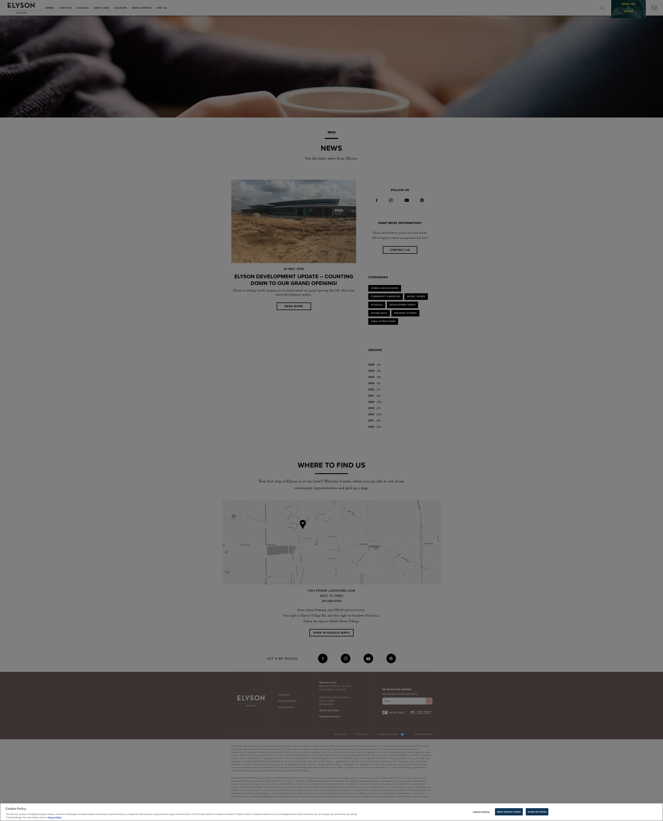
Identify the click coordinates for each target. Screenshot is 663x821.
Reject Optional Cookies (509, 811)
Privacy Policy (54, 817)
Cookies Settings (481, 811)
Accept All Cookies (537, 811)
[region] (331, 812)
